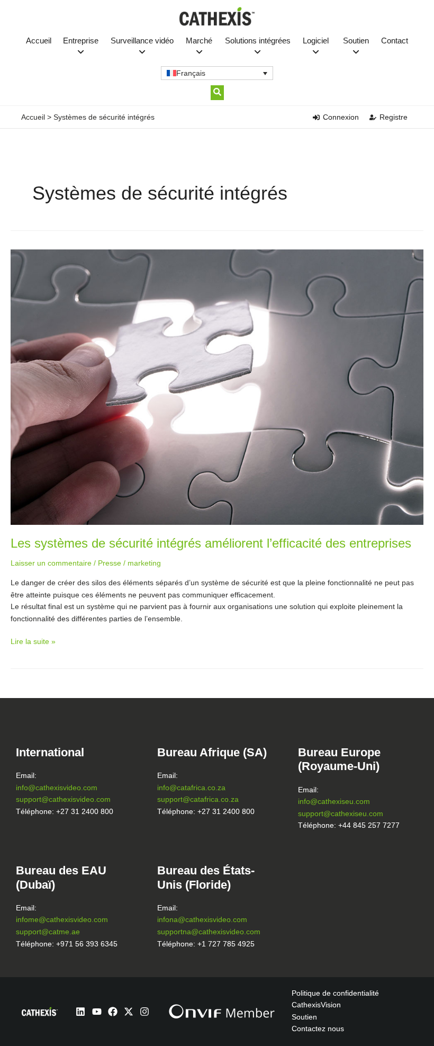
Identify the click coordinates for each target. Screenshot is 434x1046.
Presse (109, 563)
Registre (393, 117)
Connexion (341, 117)
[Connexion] (316, 117)
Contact (394, 40)
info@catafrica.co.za (191, 788)
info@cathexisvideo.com (56, 788)
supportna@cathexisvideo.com (208, 932)
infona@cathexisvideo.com (202, 920)
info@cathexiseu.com (334, 802)
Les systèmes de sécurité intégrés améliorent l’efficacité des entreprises (211, 543)
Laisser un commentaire (51, 563)
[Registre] (372, 117)
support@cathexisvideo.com (63, 799)
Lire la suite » (33, 641)
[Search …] (217, 92)
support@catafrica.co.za (198, 799)
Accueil (38, 40)
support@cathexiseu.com (340, 814)
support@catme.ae (48, 932)
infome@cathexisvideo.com (62, 920)
